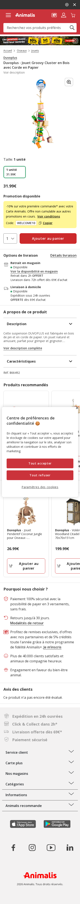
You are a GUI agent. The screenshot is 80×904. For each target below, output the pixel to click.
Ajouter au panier (29, 566)
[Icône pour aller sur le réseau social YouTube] (51, 847)
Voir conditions (48, 216)
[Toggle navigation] (8, 15)
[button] (54, 15)
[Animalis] (25, 15)
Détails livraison (63, 255)
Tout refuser (39, 475)
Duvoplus (10, 58)
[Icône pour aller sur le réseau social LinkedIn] (69, 847)
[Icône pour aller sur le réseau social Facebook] (13, 847)
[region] (40, 452)
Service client (17, 752)
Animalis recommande (24, 805)
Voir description (14, 72)
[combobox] (40, 27)
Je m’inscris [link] (52, 647)
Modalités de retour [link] (27, 623)
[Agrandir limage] (69, 82)
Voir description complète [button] (22, 348)
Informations (16, 795)
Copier (47, 223)
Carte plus (14, 763)
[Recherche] (72, 27)
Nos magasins (17, 773)
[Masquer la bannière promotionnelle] (74, 5)
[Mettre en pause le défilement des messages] (67, 5)
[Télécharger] (12, 897)
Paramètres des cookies (40, 487)
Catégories (15, 784)
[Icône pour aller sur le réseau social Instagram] (32, 847)
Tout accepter (40, 463)
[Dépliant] (40, 40)
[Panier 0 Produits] (73, 15)
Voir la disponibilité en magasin (34, 271)
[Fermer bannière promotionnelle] (75, 41)
